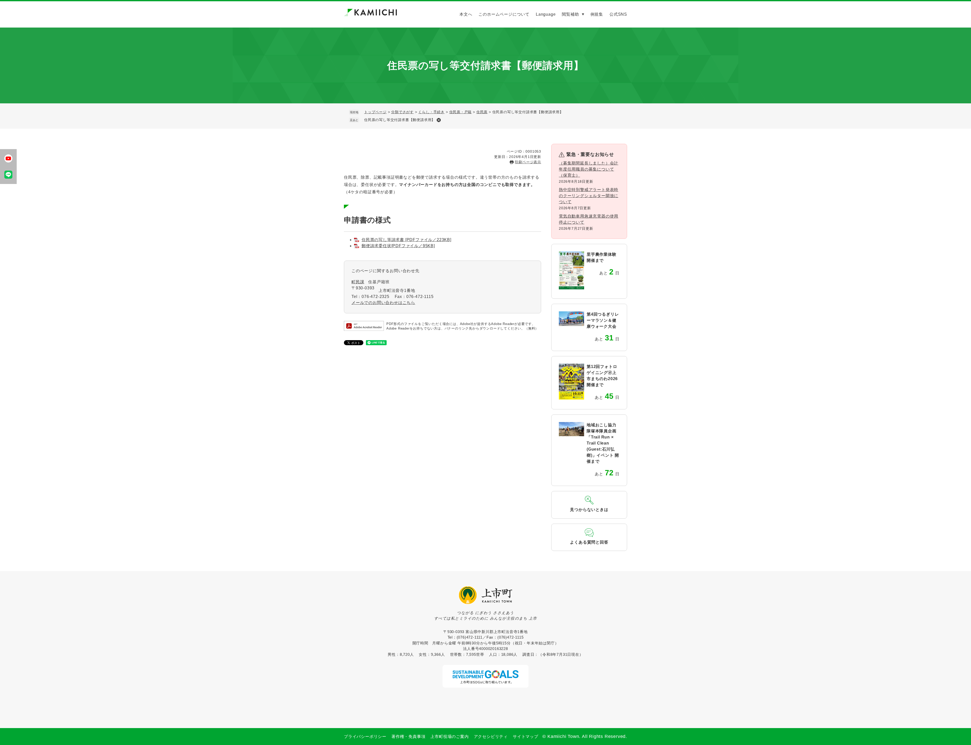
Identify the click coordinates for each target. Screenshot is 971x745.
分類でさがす (402, 112)
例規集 (596, 14)
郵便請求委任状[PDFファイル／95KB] (398, 246)
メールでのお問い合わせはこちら (383, 302)
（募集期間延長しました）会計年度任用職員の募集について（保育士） (588, 169)
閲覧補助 (570, 14)
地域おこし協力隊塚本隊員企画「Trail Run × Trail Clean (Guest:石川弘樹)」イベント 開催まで (603, 443)
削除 (439, 120)
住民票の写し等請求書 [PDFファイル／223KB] (406, 240)
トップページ (375, 112)
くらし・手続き (431, 112)
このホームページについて (503, 14)
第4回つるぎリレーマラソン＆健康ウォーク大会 (603, 320)
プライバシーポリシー (365, 736)
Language (546, 14)
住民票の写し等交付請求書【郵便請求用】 (399, 120)
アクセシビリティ (491, 736)
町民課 (357, 282)
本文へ (465, 14)
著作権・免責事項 (408, 736)
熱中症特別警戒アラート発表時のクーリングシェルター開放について (588, 196)
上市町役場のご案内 (449, 736)
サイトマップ (525, 736)
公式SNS (618, 14)
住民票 (482, 112)
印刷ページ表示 (528, 162)
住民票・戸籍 (460, 112)
